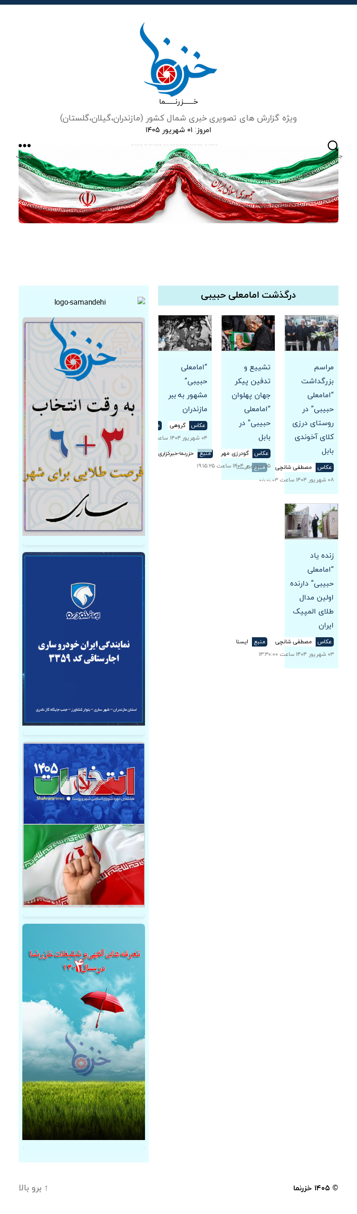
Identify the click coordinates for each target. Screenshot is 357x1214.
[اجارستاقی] (83, 639)
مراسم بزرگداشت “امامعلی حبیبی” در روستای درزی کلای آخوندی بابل (313, 409)
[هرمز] (178, 184)
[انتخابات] (83, 426)
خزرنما (302, 1188)
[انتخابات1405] (83, 824)
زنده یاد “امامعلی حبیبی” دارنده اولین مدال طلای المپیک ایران (312, 591)
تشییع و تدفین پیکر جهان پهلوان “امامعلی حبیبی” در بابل (251, 402)
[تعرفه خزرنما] (83, 1032)
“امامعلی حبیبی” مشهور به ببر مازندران (187, 388)
